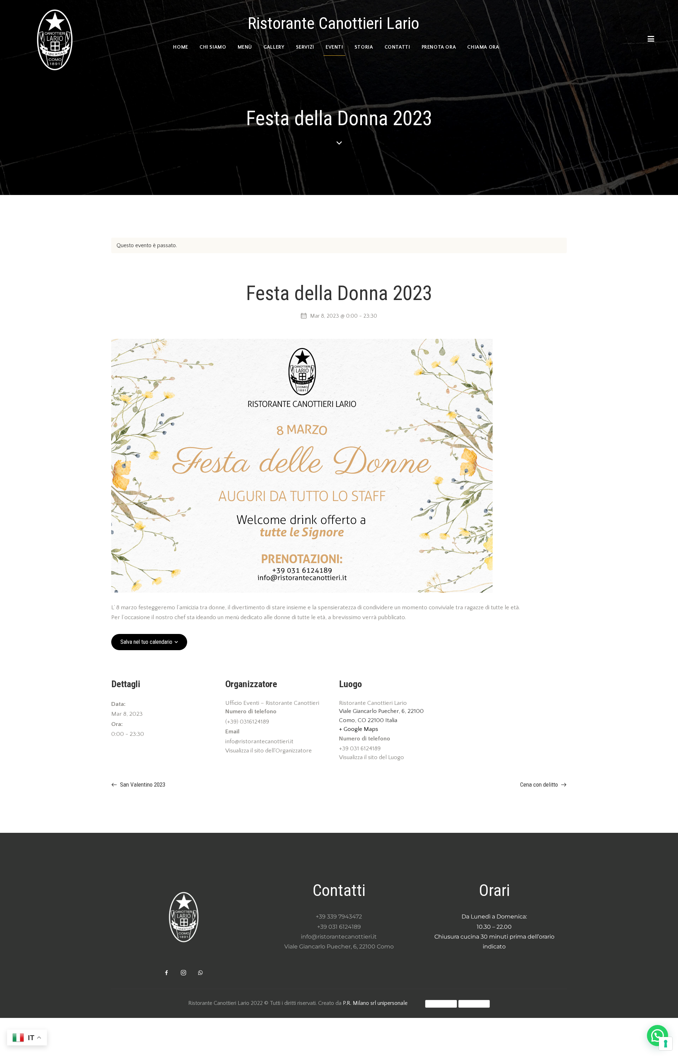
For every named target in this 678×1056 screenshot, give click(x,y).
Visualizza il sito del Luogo (371, 757)
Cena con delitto (539, 784)
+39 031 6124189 (339, 926)
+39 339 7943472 (339, 916)
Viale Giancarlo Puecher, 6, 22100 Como (339, 946)
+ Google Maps (358, 729)
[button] (657, 1035)
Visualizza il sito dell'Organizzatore (268, 750)
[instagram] (183, 972)
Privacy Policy (441, 1003)
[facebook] (166, 972)
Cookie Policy (474, 1003)
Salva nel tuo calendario (146, 642)
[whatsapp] (200, 972)
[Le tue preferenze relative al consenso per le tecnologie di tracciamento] (665, 1043)
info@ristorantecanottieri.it (339, 936)
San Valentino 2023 (142, 784)
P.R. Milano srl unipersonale (375, 1003)
